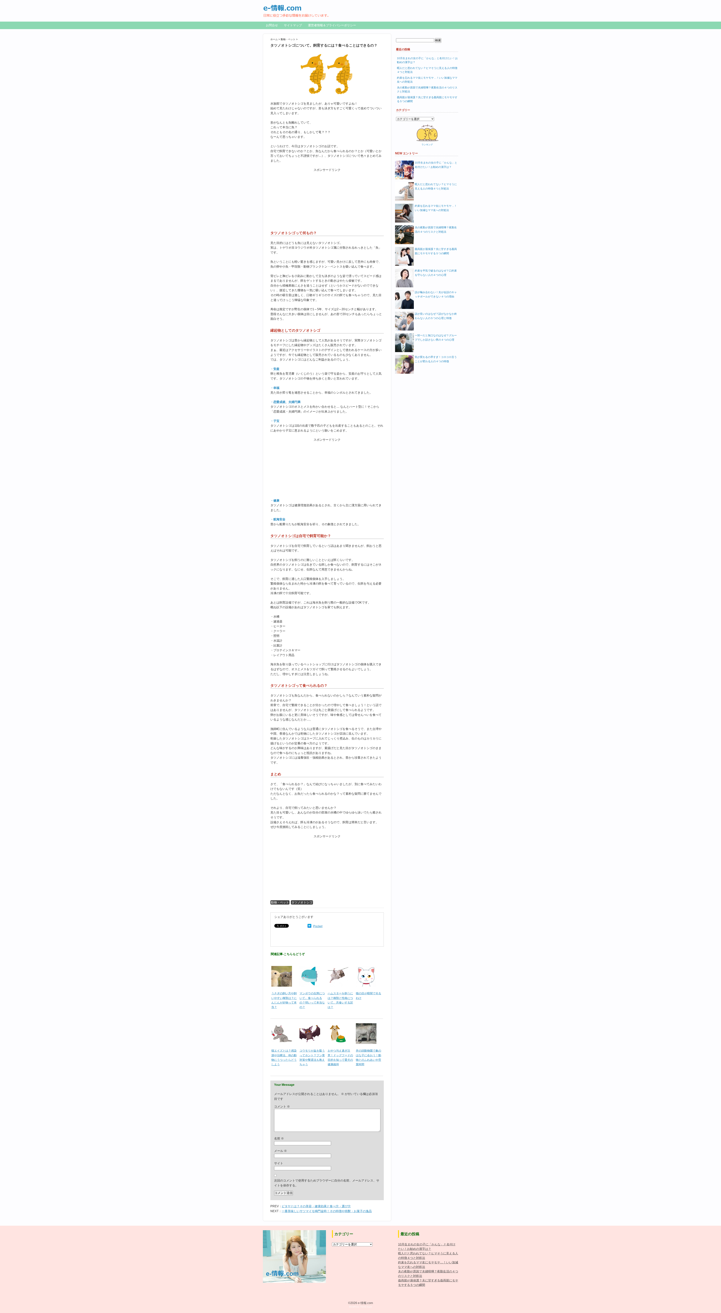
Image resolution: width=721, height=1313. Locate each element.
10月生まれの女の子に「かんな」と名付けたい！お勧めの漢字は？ (436, 164)
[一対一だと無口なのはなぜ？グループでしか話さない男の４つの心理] (404, 342)
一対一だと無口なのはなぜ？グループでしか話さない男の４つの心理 (436, 337)
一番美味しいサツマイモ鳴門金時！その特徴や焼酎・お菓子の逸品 (327, 1211)
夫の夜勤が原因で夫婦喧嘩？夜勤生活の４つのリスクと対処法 (436, 229)
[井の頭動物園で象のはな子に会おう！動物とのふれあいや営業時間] (366, 1025)
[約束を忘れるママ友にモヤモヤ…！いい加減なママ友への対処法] (404, 213)
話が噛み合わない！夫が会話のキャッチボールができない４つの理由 (436, 294)
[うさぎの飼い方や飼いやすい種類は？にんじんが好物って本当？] (281, 968)
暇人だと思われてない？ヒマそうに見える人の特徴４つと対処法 (436, 186)
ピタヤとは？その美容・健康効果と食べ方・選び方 (316, 1206)
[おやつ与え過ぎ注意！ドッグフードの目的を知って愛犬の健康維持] (338, 1025)
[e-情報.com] (296, 6)
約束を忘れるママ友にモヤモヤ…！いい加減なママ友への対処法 (436, 208)
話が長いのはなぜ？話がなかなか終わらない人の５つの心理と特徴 (436, 316)
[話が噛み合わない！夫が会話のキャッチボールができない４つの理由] (404, 299)
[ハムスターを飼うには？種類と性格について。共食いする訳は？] (338, 968)
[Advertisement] (327, 198)
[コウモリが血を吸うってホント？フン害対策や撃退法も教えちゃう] (309, 1025)
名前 (279, 1138)
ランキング (427, 144)
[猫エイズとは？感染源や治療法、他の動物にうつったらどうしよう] (281, 1025)
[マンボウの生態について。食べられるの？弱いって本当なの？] (309, 968)
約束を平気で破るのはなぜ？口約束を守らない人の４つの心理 (436, 272)
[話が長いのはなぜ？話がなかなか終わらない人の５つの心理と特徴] (404, 321)
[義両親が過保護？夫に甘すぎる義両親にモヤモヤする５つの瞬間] (404, 256)
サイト (278, 1163)
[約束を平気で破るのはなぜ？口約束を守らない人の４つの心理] (404, 278)
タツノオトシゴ (301, 902)
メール (280, 1150)
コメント (282, 1106)
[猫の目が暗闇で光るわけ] (366, 968)
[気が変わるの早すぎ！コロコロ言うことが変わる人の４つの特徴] (404, 364)
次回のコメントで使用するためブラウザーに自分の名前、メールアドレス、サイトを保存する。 (326, 1183)
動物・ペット (280, 902)
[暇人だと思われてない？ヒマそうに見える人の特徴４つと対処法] (404, 191)
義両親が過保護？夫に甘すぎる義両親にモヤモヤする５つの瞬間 (436, 251)
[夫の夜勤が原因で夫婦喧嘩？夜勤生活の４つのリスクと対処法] (404, 234)
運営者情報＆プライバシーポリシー (332, 25)
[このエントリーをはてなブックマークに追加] (309, 926)
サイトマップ (293, 25)
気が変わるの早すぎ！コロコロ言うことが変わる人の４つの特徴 (436, 359)
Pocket (317, 926)
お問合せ (272, 25)
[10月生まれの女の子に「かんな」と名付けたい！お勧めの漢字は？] (404, 170)
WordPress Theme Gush (360, 1307)
